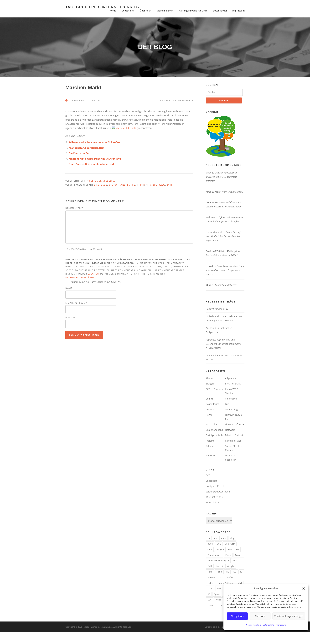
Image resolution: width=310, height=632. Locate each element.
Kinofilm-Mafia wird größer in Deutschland (95, 158)
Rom (155, 185)
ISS (221, 577)
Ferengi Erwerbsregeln (218, 560)
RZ (208, 594)
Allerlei (209, 378)
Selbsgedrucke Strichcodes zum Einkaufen (94, 142)
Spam (217, 594)
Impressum (281, 624)
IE (138, 185)
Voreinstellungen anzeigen (288, 616)
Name (69, 288)
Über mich (145, 10)
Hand (219, 571)
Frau (235, 560)
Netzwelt (230, 429)
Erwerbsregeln (214, 555)
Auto (223, 538)
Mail (240, 583)
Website (70, 317)
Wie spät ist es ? (214, 496)
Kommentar (74, 207)
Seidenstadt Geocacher (218, 491)
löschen (93, 273)
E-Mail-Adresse (76, 302)
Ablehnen (260, 616)
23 (208, 538)
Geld (209, 566)
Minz (208, 284)
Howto (209, 414)
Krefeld (230, 577)
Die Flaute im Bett (80, 153)
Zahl (170, 185)
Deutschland (117, 185)
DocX (99, 100)
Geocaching (128, 10)
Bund (210, 543)
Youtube (221, 605)
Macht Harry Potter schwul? (229, 191)
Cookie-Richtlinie (253, 624)
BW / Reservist (233, 383)
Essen (228, 555)
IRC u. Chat (212, 424)
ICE (234, 571)
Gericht (219, 566)
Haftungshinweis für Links (193, 10)
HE (133, 185)
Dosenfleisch (212, 403)
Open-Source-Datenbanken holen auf (91, 164)
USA (209, 599)
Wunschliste (212, 502)
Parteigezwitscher (215, 435)
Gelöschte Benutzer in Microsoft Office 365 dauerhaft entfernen (221, 176)
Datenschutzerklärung (80, 277)
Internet (211, 577)
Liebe (210, 583)
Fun (227, 403)
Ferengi (238, 555)
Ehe (230, 549)
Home (112, 10)
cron (209, 549)
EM (129, 185)
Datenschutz (268, 624)
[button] (303, 588)
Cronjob (220, 549)
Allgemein (230, 378)
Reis (148, 185)
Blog (104, 185)
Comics (209, 398)
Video (218, 599)
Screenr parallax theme (216, 626)
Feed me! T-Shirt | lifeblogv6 (221, 251)
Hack (209, 571)
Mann (210, 588)
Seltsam (210, 446)
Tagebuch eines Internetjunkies (102, 7)
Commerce (231, 398)
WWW (162, 185)
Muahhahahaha (214, 429)
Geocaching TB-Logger (226, 284)
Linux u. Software (234, 424)
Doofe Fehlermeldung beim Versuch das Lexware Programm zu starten (225, 270)
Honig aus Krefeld (215, 486)
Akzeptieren (237, 616)
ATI (215, 538)
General (210, 409)
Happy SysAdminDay (217, 308)
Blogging (210, 383)
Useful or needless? (182, 100)
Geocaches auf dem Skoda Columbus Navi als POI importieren (223, 236)
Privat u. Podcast (234, 435)
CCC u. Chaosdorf (215, 389)
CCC (208, 475)
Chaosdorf (211, 480)
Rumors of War (233, 440)
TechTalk (210, 455)
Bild (96, 185)
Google (230, 566)
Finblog (133, 128)
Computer (230, 543)
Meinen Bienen (165, 10)
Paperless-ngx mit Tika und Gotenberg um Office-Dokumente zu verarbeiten (224, 343)
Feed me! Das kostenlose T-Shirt (222, 255)
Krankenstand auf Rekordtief (86, 147)
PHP (142, 185)
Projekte (210, 440)
